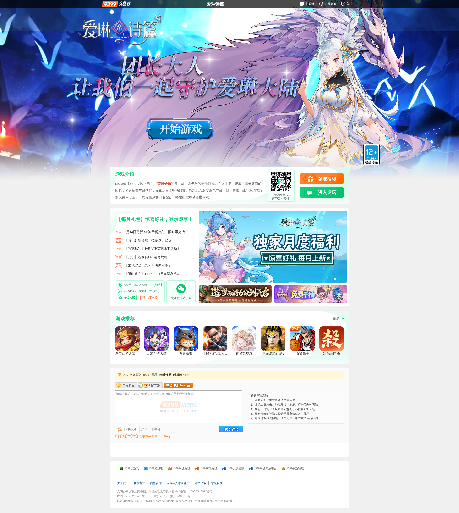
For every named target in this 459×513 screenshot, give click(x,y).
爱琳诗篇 (215, 4)
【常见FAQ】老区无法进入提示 (148, 265)
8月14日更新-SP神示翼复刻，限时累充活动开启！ (159, 232)
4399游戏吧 (156, 468)
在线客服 (330, 4)
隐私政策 (200, 483)
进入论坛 (322, 192)
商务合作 (156, 483)
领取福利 (322, 178)
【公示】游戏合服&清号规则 (146, 257)
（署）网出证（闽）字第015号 (171, 496)
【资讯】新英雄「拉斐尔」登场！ (150, 240)
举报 (350, 4)
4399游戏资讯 (235, 468)
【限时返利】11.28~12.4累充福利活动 (152, 274)
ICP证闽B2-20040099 (131, 496)
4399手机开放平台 (265, 468)
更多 (336, 318)
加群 (158, 284)
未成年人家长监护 (178, 483)
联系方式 (139, 483)
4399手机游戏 (181, 468)
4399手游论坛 (295, 468)
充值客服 (149, 297)
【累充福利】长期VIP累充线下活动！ (152, 249)
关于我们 (123, 483)
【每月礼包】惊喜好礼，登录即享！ (154, 219)
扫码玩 (310, 4)
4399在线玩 (116, 4)
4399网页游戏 (208, 468)
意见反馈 (217, 483)
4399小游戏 (132, 468)
